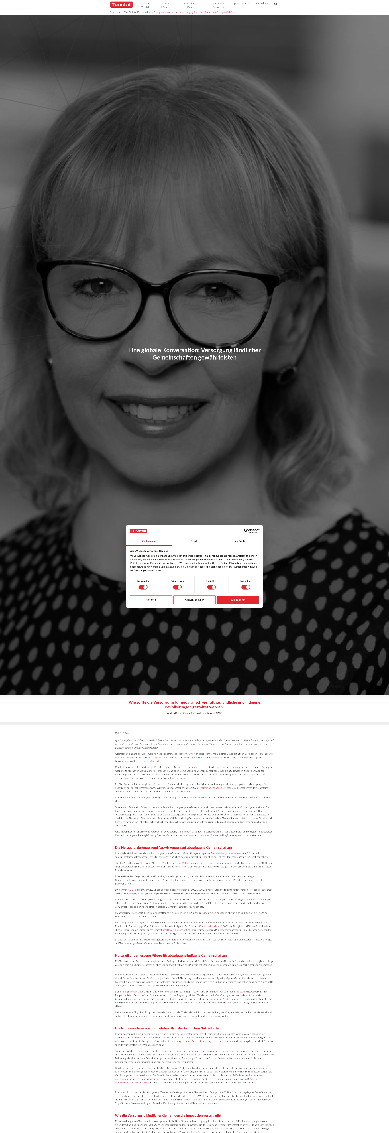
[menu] (144, 5)
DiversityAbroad (150, 760)
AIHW (186, 862)
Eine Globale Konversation (137, 12)
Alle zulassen (238, 599)
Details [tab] (194, 541)
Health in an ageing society (212, 787)
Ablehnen (151, 599)
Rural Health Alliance (210, 926)
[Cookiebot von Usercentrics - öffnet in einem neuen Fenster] (246, 531)
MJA (151, 933)
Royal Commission (176, 929)
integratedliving (242, 991)
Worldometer (191, 757)
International (262, 3)
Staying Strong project (131, 991)
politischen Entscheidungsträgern (197, 1041)
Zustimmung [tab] (149, 541)
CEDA (131, 889)
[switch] (177, 587)
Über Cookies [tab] (240, 541)
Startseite (115, 12)
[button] (276, 4)
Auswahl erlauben (194, 599)
